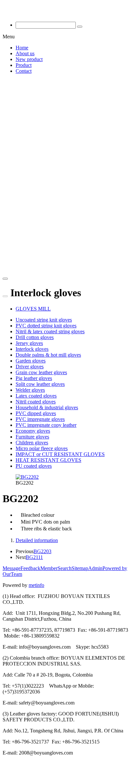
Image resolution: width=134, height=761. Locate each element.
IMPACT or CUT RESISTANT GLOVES (60, 454)
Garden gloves (31, 360)
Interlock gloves (32, 349)
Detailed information (37, 540)
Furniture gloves (32, 436)
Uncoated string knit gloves (44, 320)
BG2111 (34, 557)
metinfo (36, 585)
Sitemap (80, 568)
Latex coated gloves (36, 396)
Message (11, 568)
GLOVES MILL (33, 308)
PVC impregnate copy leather (46, 425)
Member (49, 568)
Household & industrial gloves (47, 407)
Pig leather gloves (34, 378)
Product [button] (24, 65)
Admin (95, 568)
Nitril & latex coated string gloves (50, 331)
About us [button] (25, 53)
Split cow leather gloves (40, 384)
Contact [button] (24, 71)
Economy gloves (33, 431)
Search (65, 568)
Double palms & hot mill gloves (48, 355)
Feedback (30, 568)
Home (22, 47)
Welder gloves (30, 390)
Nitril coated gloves (36, 401)
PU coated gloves (34, 466)
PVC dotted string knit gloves (46, 325)
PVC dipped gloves (36, 413)
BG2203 (42, 551)
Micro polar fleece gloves (42, 448)
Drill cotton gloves (35, 337)
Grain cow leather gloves (41, 372)
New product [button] (29, 59)
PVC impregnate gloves (40, 419)
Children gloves (32, 442)
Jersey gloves (29, 343)
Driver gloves (30, 366)
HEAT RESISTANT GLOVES (48, 460)
